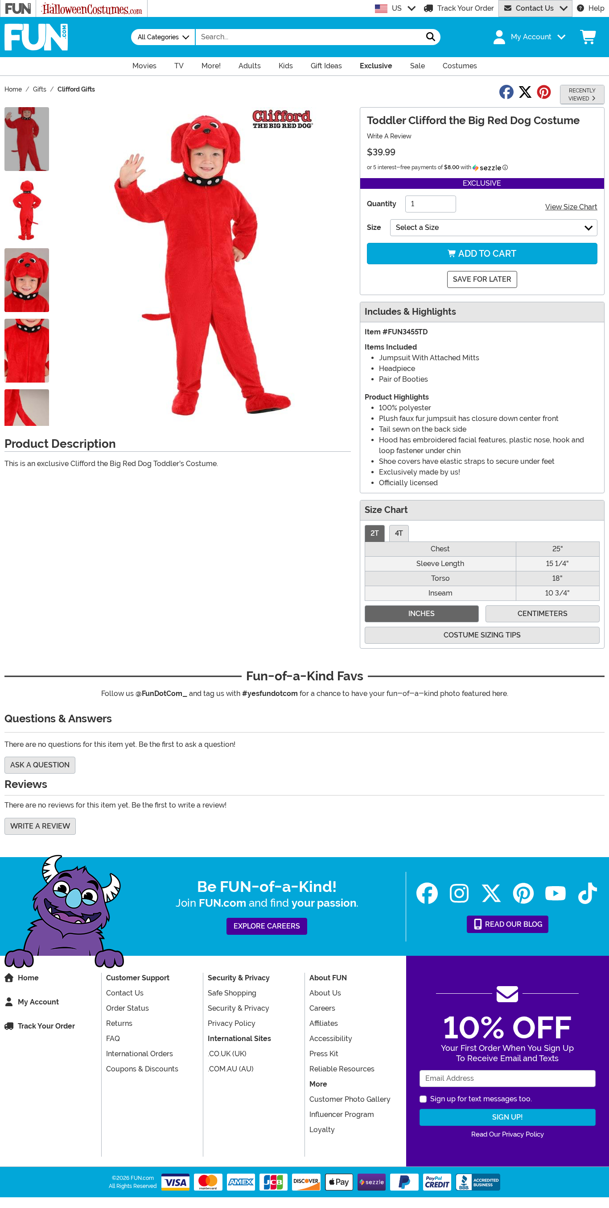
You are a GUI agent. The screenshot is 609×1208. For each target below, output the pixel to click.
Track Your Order (465, 8)
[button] (528, 37)
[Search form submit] (430, 37)
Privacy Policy (231, 1023)
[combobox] (308, 37)
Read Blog (513, 924)
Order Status (127, 1008)
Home (28, 978)
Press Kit (323, 1054)
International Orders (139, 1054)
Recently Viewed (582, 94)
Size (374, 227)
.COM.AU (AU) (231, 1069)
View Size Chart (571, 207)
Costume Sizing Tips (482, 635)
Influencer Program (341, 1114)
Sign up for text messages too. (481, 1099)
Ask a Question (40, 765)
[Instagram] (459, 893)
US (397, 8)
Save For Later (482, 279)
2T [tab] (374, 533)
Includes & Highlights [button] (410, 312)
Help (596, 8)
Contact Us (535, 8)
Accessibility (330, 1038)
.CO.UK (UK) (227, 1054)
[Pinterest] (523, 893)
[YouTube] (555, 893)
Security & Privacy (238, 1008)
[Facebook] (427, 893)
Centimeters (543, 613)
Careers (322, 1008)
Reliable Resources (341, 1069)
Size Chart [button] (386, 510)
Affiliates (323, 1023)
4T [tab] (399, 533)
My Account (38, 1002)
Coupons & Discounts (142, 1069)
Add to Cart (486, 253)
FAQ (113, 1038)
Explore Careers (267, 926)
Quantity (381, 204)
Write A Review (389, 136)
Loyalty (322, 1129)
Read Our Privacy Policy (507, 1134)
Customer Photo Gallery (350, 1099)
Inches (421, 613)
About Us (325, 993)
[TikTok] (587, 893)
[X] (491, 893)
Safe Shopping (232, 993)
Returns (119, 1023)
